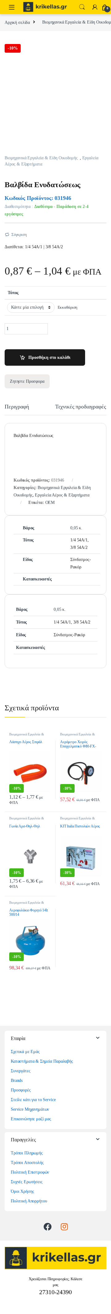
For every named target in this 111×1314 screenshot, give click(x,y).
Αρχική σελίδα (17, 22)
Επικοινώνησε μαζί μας (31, 1119)
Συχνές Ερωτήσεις (27, 1182)
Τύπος (13, 292)
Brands (17, 1080)
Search (82, 7)
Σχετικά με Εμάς (25, 1051)
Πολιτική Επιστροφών (30, 1172)
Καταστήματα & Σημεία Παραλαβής (42, 1061)
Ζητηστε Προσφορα (27, 381)
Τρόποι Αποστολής (27, 1162)
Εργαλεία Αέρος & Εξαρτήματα (62, 495)
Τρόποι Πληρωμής (27, 1153)
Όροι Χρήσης (22, 1191)
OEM (50, 502)
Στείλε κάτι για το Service (33, 1099)
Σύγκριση (19, 234)
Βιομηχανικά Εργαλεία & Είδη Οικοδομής (41, 158)
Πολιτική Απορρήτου (29, 1201)
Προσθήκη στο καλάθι (49, 357)
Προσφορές (21, 1090)
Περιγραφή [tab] (17, 407)
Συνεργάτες (21, 1071)
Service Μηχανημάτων (30, 1109)
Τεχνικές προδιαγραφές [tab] (80, 407)
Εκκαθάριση (68, 307)
